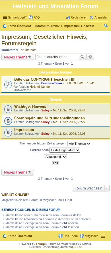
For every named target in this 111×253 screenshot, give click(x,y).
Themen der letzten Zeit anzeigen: (43, 143)
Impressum (24, 130)
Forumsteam (27, 50)
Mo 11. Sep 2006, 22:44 (69, 110)
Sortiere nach (40, 150)
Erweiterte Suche (90, 57)
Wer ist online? (15, 194)
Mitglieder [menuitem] (91, 236)
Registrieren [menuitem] (79, 17)
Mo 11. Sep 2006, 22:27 (69, 122)
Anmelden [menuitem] (101, 17)
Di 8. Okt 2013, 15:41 (80, 83)
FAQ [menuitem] (37, 17)
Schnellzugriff (17, 17)
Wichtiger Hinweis (30, 106)
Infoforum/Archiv (47, 26)
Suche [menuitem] (106, 26)
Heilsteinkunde (40, 86)
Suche (82, 57)
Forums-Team (51, 83)
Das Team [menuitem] (70, 236)
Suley (45, 110)
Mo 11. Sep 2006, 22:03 (69, 133)
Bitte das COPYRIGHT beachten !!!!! (45, 79)
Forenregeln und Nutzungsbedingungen (49, 118)
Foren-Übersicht (19, 26)
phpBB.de (75, 246)
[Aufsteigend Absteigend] (55, 156)
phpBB (40, 243)
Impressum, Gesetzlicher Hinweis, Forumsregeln (81, 26)
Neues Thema (15, 57)
